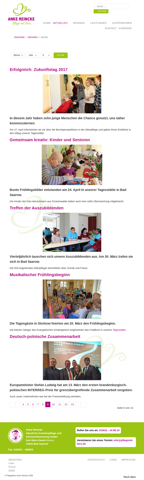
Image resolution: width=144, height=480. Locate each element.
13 (72, 404)
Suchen (102, 11)
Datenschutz (96, 460)
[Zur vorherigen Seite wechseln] (18, 404)
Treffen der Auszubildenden (37, 208)
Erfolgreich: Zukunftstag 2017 (39, 69)
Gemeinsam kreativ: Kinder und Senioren (50, 140)
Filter (60, 55)
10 (53, 404)
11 (59, 404)
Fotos (11, 463)
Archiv (12, 470)
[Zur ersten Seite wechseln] (12, 404)
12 (66, 404)
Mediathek (15, 460)
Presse (12, 467)
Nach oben (130, 477)
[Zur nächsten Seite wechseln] (78, 404)
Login (113, 460)
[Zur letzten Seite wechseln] (83, 404)
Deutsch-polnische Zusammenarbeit (45, 336)
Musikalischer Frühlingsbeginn (40, 274)
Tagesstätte (119, 329)
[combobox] (111, 6)
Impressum (128, 460)
